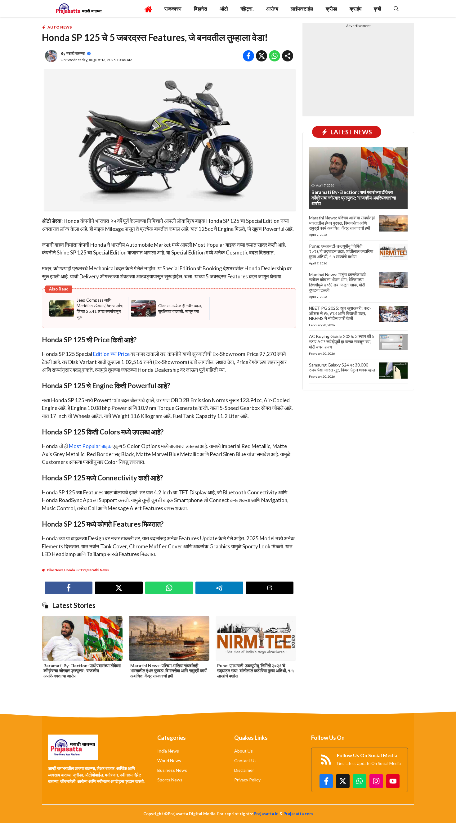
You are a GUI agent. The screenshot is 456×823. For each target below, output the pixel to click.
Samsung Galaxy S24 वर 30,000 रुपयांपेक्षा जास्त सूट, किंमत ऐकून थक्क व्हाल (342, 367)
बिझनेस (200, 8)
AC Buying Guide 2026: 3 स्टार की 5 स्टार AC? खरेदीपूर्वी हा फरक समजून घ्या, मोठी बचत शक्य (341, 341)
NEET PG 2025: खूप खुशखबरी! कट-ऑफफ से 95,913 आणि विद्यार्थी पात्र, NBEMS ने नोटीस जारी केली (340, 313)
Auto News (59, 27)
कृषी (377, 8)
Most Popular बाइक (90, 446)
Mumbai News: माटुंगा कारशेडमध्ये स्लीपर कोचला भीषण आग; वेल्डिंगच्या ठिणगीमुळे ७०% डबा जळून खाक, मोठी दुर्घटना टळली (337, 282)
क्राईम (355, 8)
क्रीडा (331, 8)
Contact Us (245, 760)
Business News (172, 770)
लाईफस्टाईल (302, 8)
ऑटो (224, 8)
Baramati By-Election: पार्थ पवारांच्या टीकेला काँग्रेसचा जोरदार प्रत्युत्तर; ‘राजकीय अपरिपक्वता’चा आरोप (82, 671)
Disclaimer (244, 770)
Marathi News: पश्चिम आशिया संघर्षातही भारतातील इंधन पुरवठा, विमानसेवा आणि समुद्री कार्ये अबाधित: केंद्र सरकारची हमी (168, 671)
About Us (243, 750)
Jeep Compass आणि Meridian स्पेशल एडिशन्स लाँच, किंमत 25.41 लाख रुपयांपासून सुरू (100, 309)
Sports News (169, 779)
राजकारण (172, 8)
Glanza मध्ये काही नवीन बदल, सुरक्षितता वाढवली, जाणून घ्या (180, 308)
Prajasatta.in (266, 813)
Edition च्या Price (111, 354)
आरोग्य (272, 8)
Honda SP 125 (75, 570)
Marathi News (98, 570)
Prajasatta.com (298, 813)
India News (168, 750)
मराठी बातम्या (75, 53)
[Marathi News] (78, 8)
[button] (396, 8)
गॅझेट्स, (247, 8)
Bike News (55, 570)
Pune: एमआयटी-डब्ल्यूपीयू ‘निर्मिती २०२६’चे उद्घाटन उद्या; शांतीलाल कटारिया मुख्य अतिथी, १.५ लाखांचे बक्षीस (255, 671)
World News (169, 760)
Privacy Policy (247, 779)
